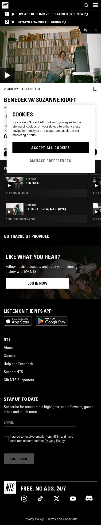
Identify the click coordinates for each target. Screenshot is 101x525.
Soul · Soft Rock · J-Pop (20, 219)
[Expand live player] (96, 30)
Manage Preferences (50, 160)
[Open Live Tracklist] (84, 30)
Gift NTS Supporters (19, 379)
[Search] (86, 5)
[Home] (5, 5)
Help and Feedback (18, 363)
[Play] (50, 54)
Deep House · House (18, 193)
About (8, 347)
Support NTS (13, 371)
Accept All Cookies (50, 147)
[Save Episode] (95, 89)
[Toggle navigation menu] (95, 5)
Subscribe (19, 459)
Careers (10, 355)
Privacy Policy (54, 441)
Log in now (37, 283)
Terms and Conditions (62, 519)
